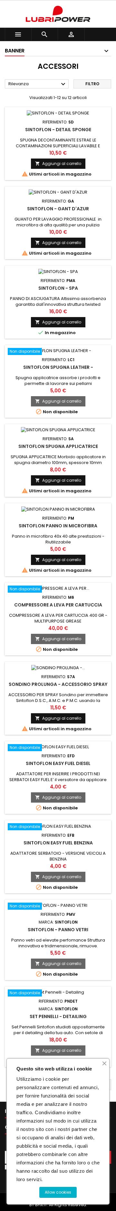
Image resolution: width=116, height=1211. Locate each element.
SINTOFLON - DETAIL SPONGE (58, 129)
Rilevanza (37, 84)
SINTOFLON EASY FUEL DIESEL (58, 763)
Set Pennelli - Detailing (58, 1016)
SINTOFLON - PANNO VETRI (58, 929)
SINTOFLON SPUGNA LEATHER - (58, 367)
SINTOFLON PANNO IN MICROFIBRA (58, 526)
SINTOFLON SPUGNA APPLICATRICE (58, 446)
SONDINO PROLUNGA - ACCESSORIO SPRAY (58, 684)
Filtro (92, 83)
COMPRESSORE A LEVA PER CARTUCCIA (58, 605)
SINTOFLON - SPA (58, 288)
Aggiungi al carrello (58, 163)
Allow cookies (58, 1192)
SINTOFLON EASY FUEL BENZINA (58, 843)
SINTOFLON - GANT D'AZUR (58, 208)
